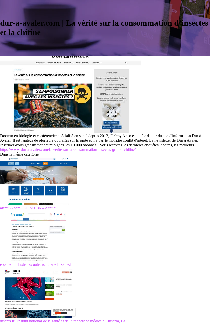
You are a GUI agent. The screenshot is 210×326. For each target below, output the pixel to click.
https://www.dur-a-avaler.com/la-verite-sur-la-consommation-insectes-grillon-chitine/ (68, 149)
